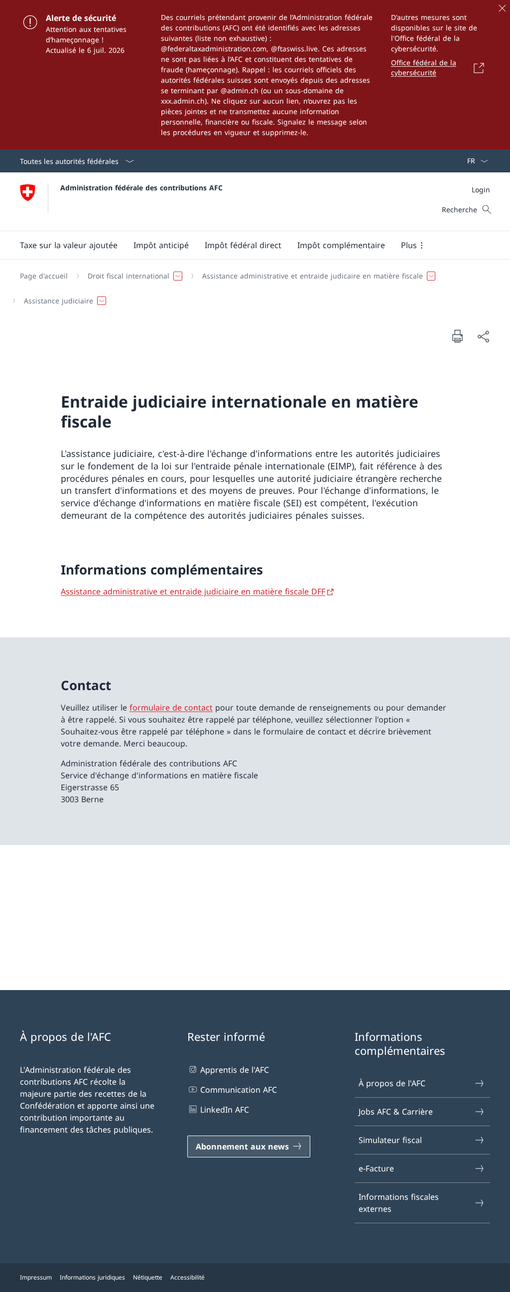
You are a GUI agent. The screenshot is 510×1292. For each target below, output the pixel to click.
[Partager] (483, 336)
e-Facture (376, 1168)
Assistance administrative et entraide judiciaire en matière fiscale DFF (193, 591)
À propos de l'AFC (392, 1083)
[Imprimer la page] (457, 336)
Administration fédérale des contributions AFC (141, 187)
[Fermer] (502, 8)
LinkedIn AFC (224, 1109)
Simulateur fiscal (390, 1140)
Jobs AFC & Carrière (396, 1111)
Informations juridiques (92, 1277)
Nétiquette (147, 1277)
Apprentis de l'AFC (234, 1069)
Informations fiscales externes (399, 1202)
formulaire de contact (171, 707)
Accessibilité (187, 1277)
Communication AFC (238, 1089)
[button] (69, 245)
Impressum (36, 1277)
